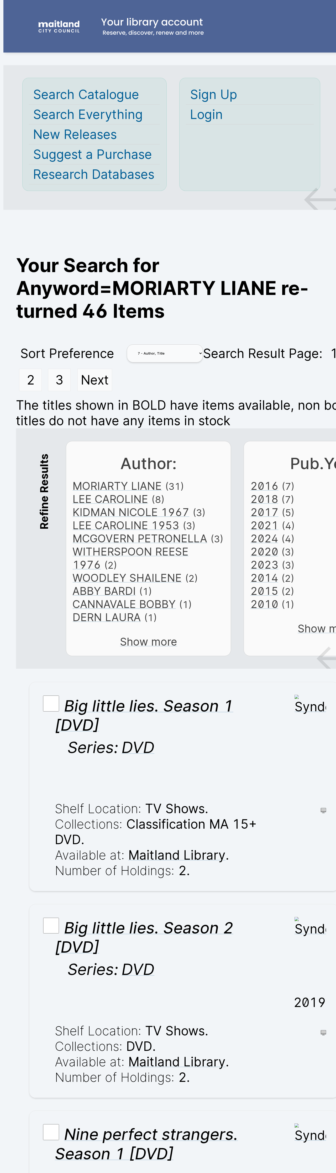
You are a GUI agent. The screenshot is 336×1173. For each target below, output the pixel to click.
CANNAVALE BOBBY (124, 604)
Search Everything (88, 114)
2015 (264, 591)
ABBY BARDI (104, 591)
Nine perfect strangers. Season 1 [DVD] (146, 1144)
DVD (138, 747)
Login (206, 114)
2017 (264, 512)
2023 (264, 564)
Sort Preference (67, 353)
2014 (264, 577)
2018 (264, 499)
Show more (148, 641)
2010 (264, 604)
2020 (264, 551)
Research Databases (93, 174)
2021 (264, 525)
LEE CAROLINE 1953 (125, 525)
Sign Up (213, 94)
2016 (264, 485)
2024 (264, 538)
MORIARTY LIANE (117, 485)
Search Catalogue (86, 94)
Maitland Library (176, 855)
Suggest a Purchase (92, 154)
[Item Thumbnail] (310, 706)
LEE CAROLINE (110, 499)
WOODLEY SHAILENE (127, 577)
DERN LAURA (106, 617)
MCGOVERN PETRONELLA (139, 538)
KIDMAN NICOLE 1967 (130, 512)
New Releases (75, 134)
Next (95, 380)
